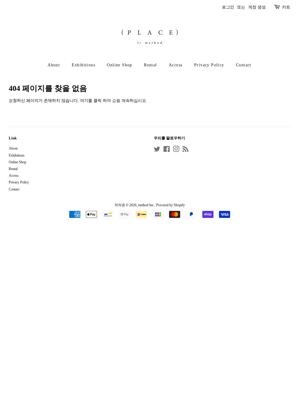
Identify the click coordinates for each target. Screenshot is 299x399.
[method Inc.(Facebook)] (166, 150)
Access (175, 65)
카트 (286, 7)
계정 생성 (257, 7)
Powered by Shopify (170, 205)
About (54, 65)
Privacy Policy (209, 65)
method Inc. (146, 205)
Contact (243, 65)
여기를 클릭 (91, 100)
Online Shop (119, 65)
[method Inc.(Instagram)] (176, 150)
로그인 (228, 7)
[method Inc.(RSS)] (185, 150)
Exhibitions (83, 65)
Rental (150, 65)
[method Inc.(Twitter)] (157, 150)
